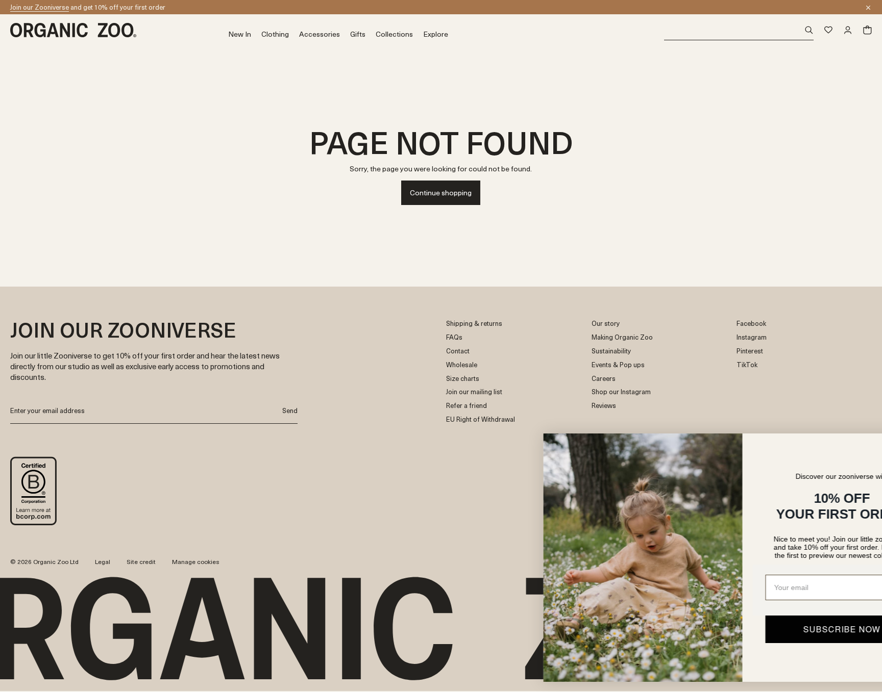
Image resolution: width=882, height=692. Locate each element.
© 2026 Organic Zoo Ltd (44, 562)
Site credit (141, 561)
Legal (102, 561)
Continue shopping (441, 192)
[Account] (847, 30)
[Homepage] (119, 30)
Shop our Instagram (621, 392)
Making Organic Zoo (622, 337)
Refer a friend (466, 405)
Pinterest (750, 351)
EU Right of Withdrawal (480, 419)
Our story (606, 323)
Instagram (752, 337)
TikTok (747, 365)
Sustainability (611, 351)
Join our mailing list (474, 392)
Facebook (751, 323)
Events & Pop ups (618, 365)
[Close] (868, 7)
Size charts (462, 378)
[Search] (739, 30)
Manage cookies (195, 561)
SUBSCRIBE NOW (772, 629)
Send (290, 410)
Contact (458, 351)
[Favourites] (828, 30)
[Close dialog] (859, 446)
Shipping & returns (474, 323)
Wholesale (461, 365)
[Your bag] (867, 30)
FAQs (454, 337)
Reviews (604, 405)
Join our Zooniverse (39, 7)
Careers (604, 378)
